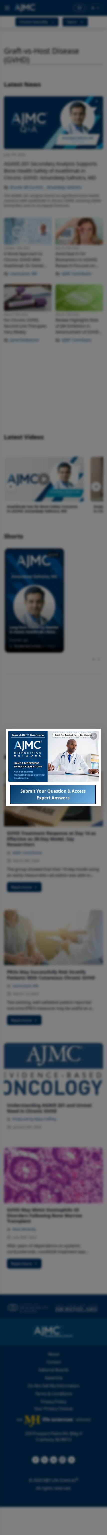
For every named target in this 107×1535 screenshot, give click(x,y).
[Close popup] (93, 736)
